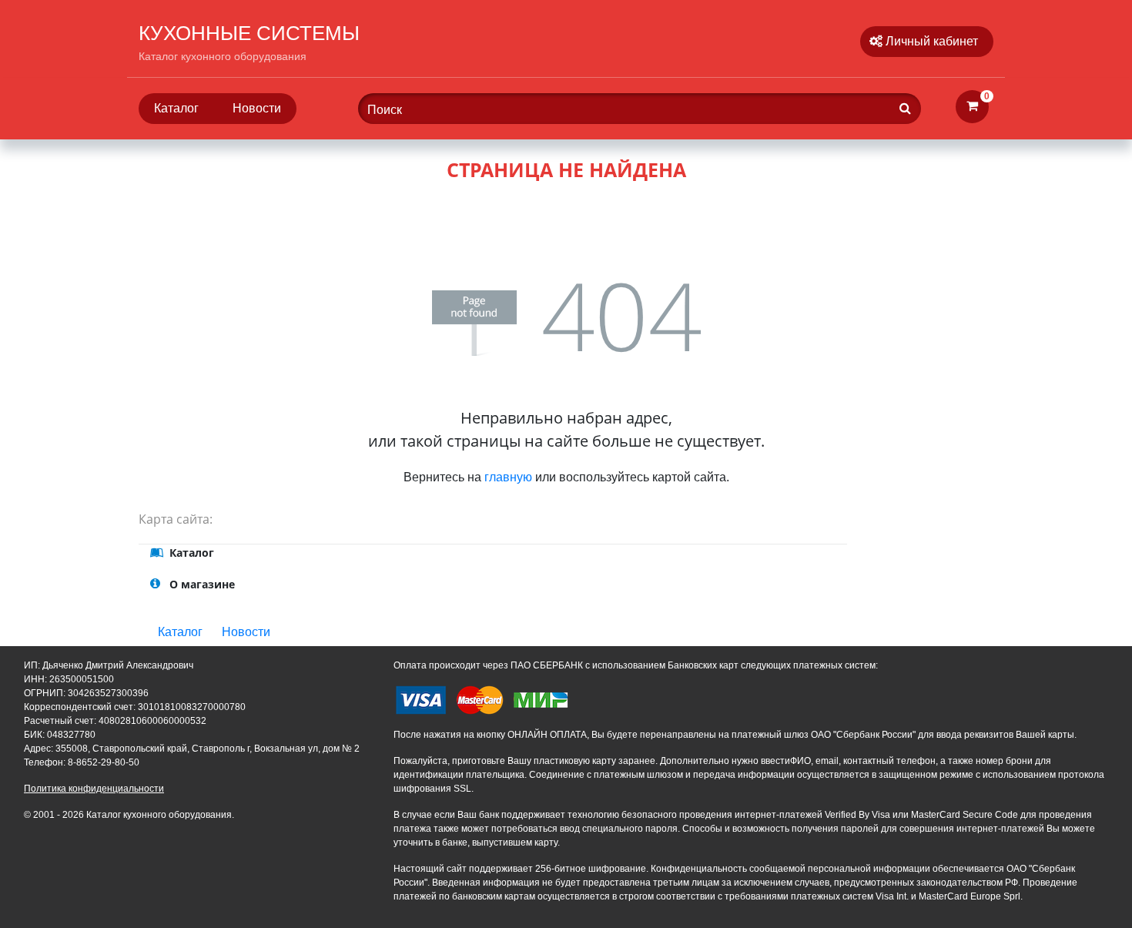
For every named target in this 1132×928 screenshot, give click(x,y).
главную (508, 477)
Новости (257, 108)
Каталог (176, 108)
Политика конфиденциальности (94, 788)
